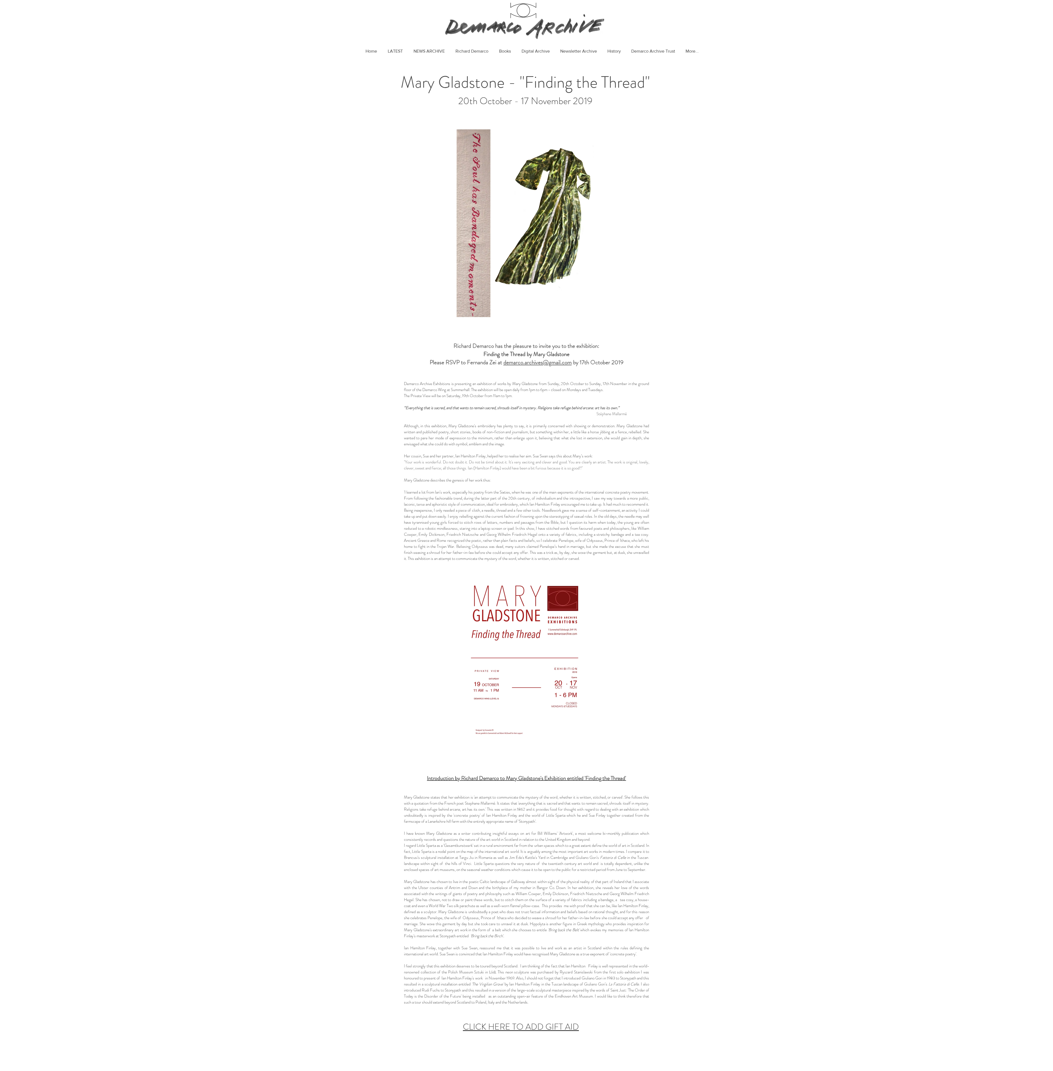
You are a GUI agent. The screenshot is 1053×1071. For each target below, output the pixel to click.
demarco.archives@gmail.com (537, 362)
